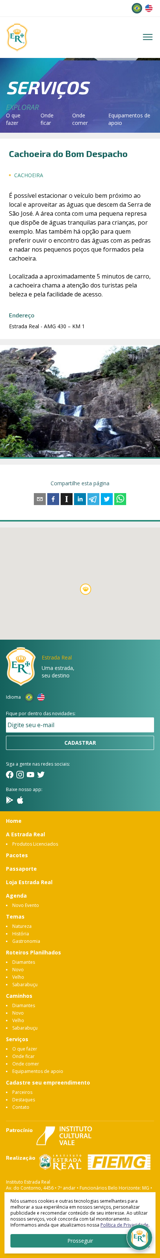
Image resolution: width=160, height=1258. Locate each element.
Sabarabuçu (25, 984)
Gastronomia (26, 941)
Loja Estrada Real (29, 882)
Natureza (22, 926)
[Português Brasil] (137, 8)
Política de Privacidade (124, 1225)
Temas (15, 916)
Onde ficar (47, 119)
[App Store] (20, 800)
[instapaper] (67, 499)
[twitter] (107, 499)
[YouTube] (30, 774)
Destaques (23, 1099)
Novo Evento (25, 905)
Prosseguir (80, 1240)
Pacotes (17, 855)
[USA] (149, 8)
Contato (20, 1107)
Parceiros (22, 1092)
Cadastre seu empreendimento (48, 1082)
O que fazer (13, 119)
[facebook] (53, 499)
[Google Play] (9, 800)
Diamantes (23, 962)
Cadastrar (80, 742)
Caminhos (19, 995)
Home (14, 820)
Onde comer (80, 119)
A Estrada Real (25, 834)
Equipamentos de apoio (37, 1071)
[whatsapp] (120, 499)
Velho (18, 977)
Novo (18, 969)
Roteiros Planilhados (33, 952)
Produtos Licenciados (35, 844)
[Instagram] (20, 774)
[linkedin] (80, 499)
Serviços (17, 1039)
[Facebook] (9, 774)
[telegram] (93, 499)
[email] (40, 499)
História (20, 934)
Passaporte (21, 868)
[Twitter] (41, 774)
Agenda (16, 895)
